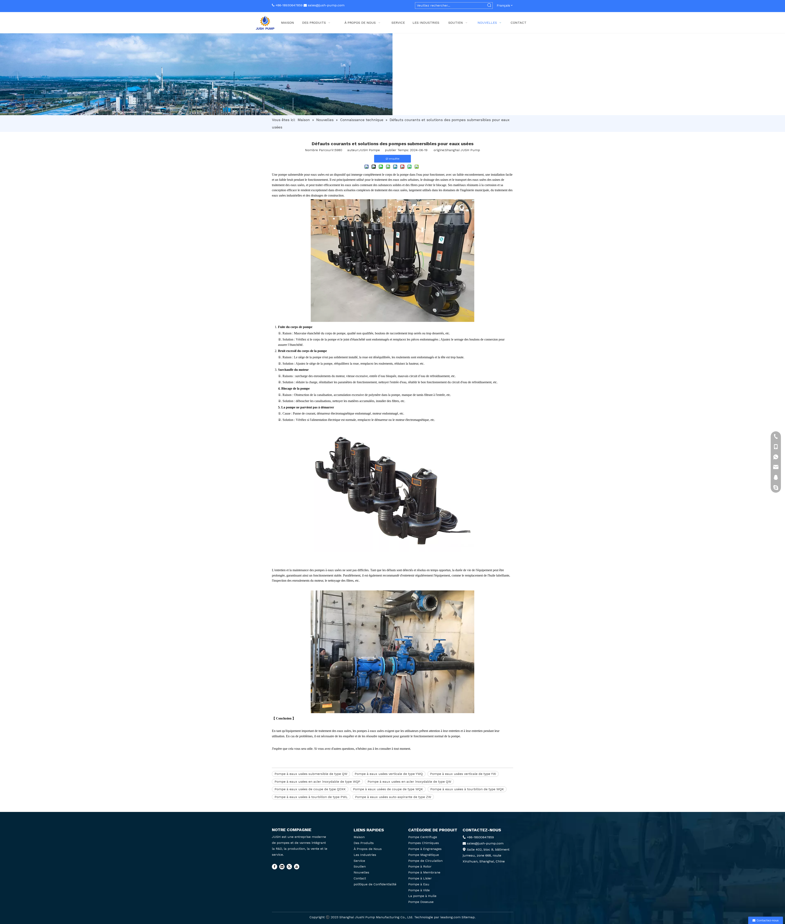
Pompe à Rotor (420, 866)
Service (359, 861)
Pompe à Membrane (424, 872)
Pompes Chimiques (423, 843)
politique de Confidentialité (375, 884)
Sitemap (468, 917)
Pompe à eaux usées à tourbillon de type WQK (467, 789)
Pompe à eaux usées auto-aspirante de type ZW (393, 797)
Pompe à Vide (419, 890)
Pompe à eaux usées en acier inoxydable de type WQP (317, 781)
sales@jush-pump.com (326, 5)
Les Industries (365, 855)
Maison (359, 837)
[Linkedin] (282, 867)
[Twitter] (289, 867)
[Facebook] (274, 867)
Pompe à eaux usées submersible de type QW (311, 774)
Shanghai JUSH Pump (462, 150)
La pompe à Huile (422, 896)
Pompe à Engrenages (425, 849)
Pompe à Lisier (420, 878)
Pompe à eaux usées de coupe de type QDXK (310, 789)
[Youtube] (296, 867)
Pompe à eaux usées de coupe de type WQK (388, 789)
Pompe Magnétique (423, 855)
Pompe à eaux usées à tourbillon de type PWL (311, 797)
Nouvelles (361, 872)
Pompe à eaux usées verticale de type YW (463, 774)
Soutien (360, 866)
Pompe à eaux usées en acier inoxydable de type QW (409, 781)
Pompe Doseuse (421, 902)
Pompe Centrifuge (422, 837)
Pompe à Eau (418, 884)
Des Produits (364, 843)
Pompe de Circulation (425, 861)
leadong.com (450, 917)
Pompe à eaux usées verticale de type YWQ (389, 774)
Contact (360, 878)
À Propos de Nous (368, 849)
